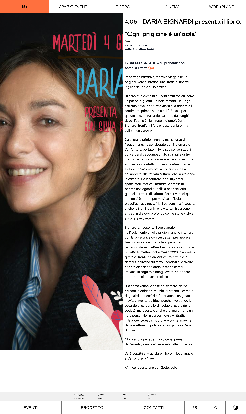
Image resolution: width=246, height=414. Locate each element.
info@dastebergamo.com (152, 394)
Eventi (31, 407)
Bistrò (123, 6)
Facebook (149, 397)
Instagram (149, 398)
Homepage (125, 394)
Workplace (221, 6)
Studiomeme (81, 398)
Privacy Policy (150, 395)
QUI (151, 68)
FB (194, 407)
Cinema (172, 6)
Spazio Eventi (73, 6)
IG (215, 407)
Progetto (92, 407)
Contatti (154, 407)
